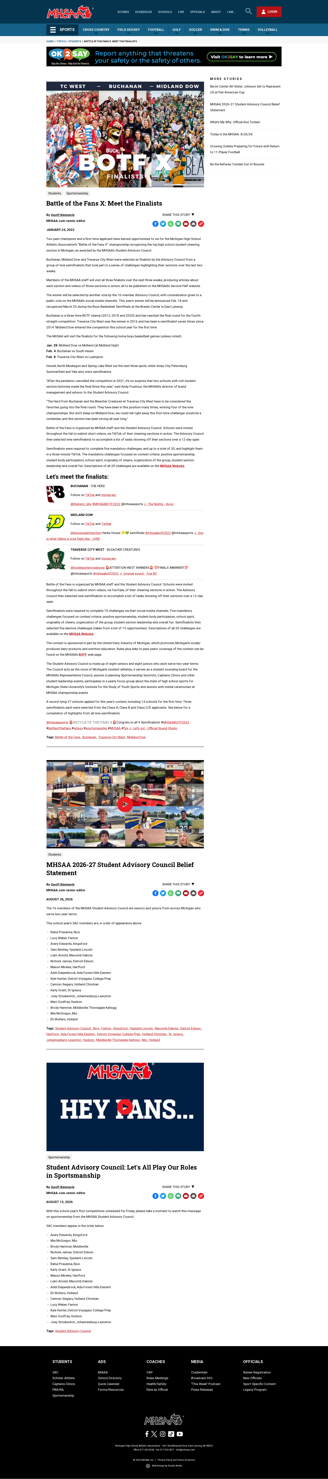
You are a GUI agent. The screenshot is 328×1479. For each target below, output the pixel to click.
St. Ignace (176, 1034)
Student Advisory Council (73, 1028)
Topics (61, 41)
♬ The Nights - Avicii (158, 504)
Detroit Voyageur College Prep (119, 1034)
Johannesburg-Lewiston (64, 1040)
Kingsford (120, 1028)
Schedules (143, 12)
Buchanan (89, 737)
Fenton (106, 1028)
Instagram (108, 495)
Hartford (52, 1034)
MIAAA (103, 1372)
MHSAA (115, 728)
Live (181, 12)
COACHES (156, 1361)
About (216, 12)
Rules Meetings (157, 1378)
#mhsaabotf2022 (158, 533)
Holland (154, 1040)
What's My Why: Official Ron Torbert (235, 122)
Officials (197, 12)
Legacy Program (255, 1389)
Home (50, 41)
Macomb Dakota (167, 1028)
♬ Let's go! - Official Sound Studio (153, 728)
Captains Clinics (63, 1384)
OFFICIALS (253, 1361)
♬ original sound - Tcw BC (138, 573)
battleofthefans (60, 728)
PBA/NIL (58, 1389)
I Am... (231, 12)
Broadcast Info (202, 1378)
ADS (102, 1361)
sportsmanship (97, 728)
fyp (126, 728)
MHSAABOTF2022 (176, 722)
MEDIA (197, 1361)
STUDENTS (62, 1361)
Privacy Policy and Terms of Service (176, 1460)
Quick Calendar (108, 1384)
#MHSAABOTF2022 (106, 504)
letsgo (79, 728)
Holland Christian (154, 1034)
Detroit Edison (190, 1028)
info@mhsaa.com (185, 1449)
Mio (145, 1040)
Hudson (89, 1040)
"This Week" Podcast (205, 1384)
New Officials (252, 1378)
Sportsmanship (77, 193)
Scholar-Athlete (63, 1378)
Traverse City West (112, 737)
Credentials (199, 1372)
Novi (96, 1028)
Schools (165, 12)
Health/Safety (156, 1384)
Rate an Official (157, 1389)
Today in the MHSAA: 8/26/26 (231, 134)
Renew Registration (257, 1372)
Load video (132, 811)
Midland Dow (136, 737)
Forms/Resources (111, 1389)
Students (74, 41)
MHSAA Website (81, 634)
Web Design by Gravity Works (167, 1465)
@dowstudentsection (86, 533)
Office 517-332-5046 (143, 1449)
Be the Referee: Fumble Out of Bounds (237, 164)
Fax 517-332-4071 (165, 1449)
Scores (123, 12)
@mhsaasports (57, 722)
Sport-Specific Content (259, 1384)
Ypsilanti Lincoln (142, 1028)
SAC (55, 1372)
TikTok (90, 495)
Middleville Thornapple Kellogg (118, 1040)
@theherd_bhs (81, 504)
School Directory (110, 1378)
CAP (150, 1372)
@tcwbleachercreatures (88, 568)
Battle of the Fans (68, 737)
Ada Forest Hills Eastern (78, 1034)
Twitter (106, 524)
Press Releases (202, 1389)
